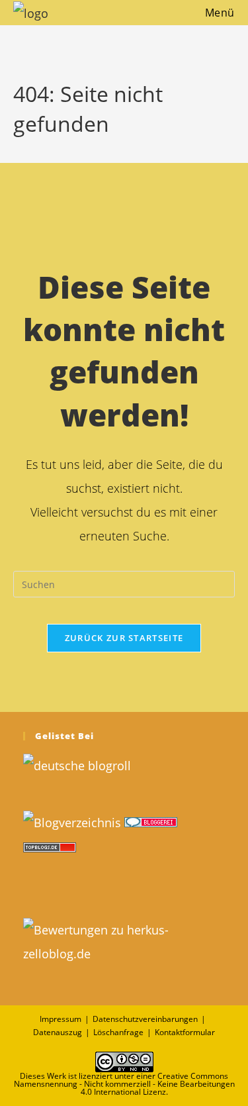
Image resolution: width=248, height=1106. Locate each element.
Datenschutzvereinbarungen (145, 1019)
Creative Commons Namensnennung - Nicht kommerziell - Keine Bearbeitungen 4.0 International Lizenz (124, 1083)
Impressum (60, 1019)
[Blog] (72, 821)
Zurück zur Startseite (124, 638)
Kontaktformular (185, 1032)
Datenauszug (57, 1032)
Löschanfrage (118, 1032)
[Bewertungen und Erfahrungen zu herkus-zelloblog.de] (124, 940)
